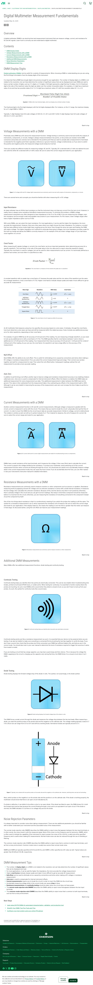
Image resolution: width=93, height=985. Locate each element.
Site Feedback (65, 963)
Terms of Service (46, 950)
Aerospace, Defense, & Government (25, 943)
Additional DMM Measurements (17, 59)
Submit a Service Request (53, 963)
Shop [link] (9, 8)
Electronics (39, 943)
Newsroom (36, 956)
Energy (45, 943)
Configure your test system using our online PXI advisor (25, 911)
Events (56, 956)
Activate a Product (40, 963)
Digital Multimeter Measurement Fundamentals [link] (67, 8)
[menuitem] (84, 3)
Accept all (73, 980)
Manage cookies (63, 979)
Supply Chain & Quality (46, 956)
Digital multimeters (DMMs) (12, 73)
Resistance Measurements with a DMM (19, 57)
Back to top (85, 125)
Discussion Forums (29, 963)
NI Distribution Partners (9, 950)
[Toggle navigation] (12, 3)
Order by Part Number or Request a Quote (63, 950)
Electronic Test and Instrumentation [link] (24, 8)
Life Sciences (64, 943)
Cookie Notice (40, 979)
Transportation (83, 943)
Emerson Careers (27, 956)
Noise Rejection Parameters (16, 61)
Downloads (5, 963)
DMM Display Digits (13, 51)
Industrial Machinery (54, 943)
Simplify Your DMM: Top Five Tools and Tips (21, 908)
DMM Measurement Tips (14, 63)
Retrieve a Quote (35, 950)
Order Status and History (23, 950)
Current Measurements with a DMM (18, 55)
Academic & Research (8, 943)
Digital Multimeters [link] (44, 8)
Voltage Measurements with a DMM (18, 53)
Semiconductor (74, 943)
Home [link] (4, 8)
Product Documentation (16, 963)
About (19, 956)
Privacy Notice (29, 979)
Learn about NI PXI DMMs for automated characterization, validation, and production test (35, 905)
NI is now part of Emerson (9, 956)
